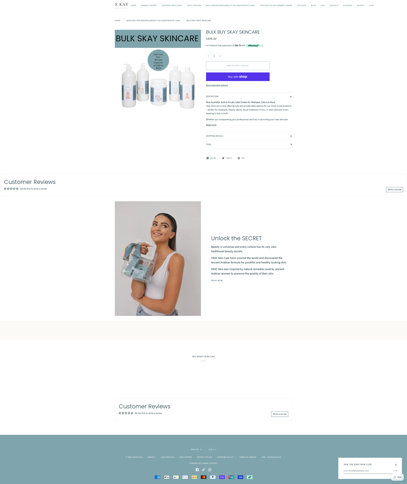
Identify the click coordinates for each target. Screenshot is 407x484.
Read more (211, 125)
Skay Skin (133, 457)
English (195, 449)
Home (117, 20)
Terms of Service (247, 457)
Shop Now (217, 280)
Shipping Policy (225, 457)
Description (212, 96)
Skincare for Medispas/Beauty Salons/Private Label (153, 20)
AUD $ (211, 449)
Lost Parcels (167, 457)
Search (151, 457)
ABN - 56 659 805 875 (271, 457)
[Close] (397, 463)
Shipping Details (214, 136)
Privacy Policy (204, 457)
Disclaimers (185, 457)
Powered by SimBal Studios (203, 463)
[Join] (392, 470)
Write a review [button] (394, 189)
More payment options (217, 85)
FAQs (208, 144)
